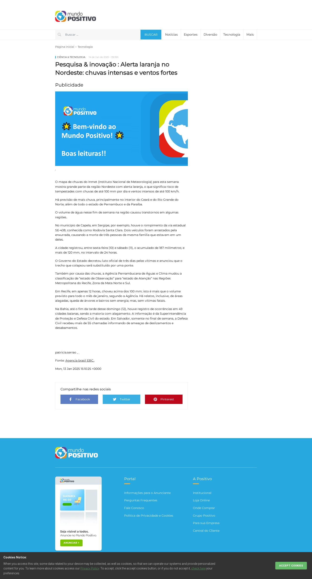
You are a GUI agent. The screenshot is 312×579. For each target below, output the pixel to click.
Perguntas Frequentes (140, 500)
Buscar (151, 34)
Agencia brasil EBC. (79, 360)
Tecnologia (85, 46)
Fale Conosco (134, 508)
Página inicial (64, 46)
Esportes (190, 34)
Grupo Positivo (204, 515)
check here (198, 568)
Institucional (202, 493)
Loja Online (201, 500)
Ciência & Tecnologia (71, 57)
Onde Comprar (204, 508)
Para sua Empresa (206, 523)
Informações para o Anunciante (147, 493)
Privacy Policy (89, 568)
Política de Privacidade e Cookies (148, 515)
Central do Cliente (206, 531)
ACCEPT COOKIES (291, 565)
